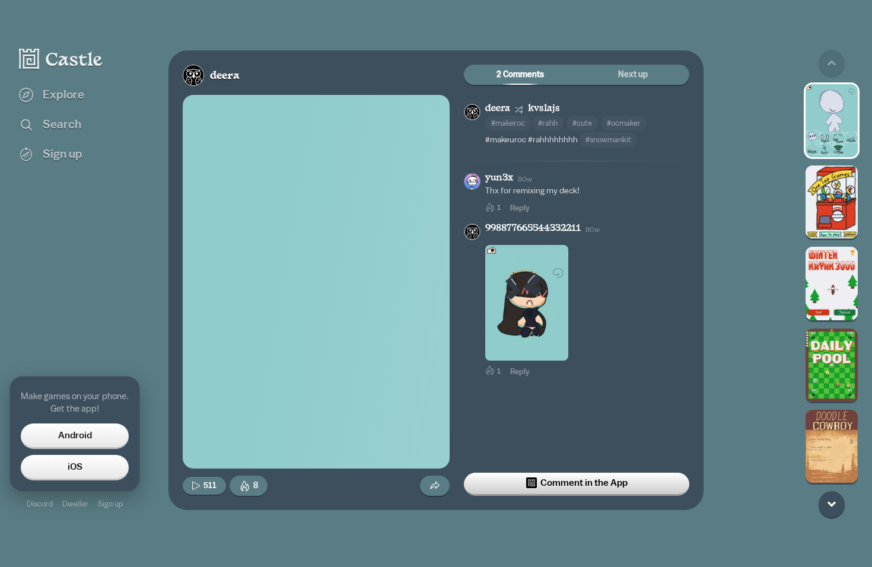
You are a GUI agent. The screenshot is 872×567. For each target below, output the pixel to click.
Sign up (110, 504)
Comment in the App (584, 483)
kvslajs (544, 108)
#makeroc (508, 123)
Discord (40, 504)
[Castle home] (61, 59)
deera (225, 76)
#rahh (548, 123)
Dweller (75, 504)
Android (75, 435)
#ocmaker (624, 123)
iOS (75, 467)
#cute (582, 123)
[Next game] (832, 504)
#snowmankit (608, 140)
